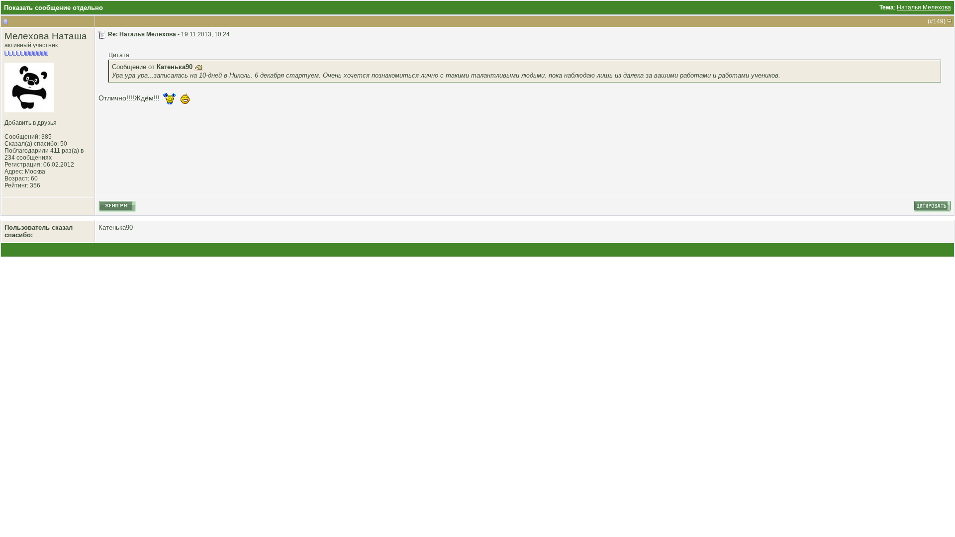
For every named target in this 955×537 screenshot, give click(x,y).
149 (938, 21)
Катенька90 (115, 227)
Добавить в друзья (30, 122)
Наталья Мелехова (924, 7)
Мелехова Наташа (45, 36)
